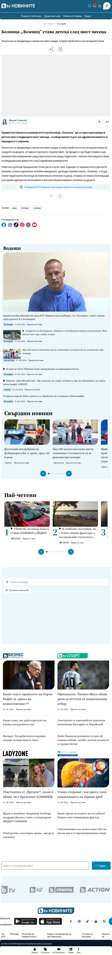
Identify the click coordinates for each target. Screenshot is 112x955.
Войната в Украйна (72, 16)
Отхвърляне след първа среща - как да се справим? (28, 835)
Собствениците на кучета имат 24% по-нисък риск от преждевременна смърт (82, 831)
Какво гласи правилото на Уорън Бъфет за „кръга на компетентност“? (27, 699)
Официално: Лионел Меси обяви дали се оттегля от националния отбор (82, 699)
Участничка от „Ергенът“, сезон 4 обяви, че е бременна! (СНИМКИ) (28, 794)
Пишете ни (106, 935)
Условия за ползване (87, 935)
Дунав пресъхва (52, 16)
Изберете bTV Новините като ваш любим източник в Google (58, 187)
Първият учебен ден (31, 16)
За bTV (3, 935)
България (61, 24)
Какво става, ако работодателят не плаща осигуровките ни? (24, 722)
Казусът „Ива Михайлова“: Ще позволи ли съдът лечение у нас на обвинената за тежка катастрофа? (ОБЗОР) (54, 382)
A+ (107, 121)
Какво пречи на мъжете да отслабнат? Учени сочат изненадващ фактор (81, 815)
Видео (88, 16)
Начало (50, 24)
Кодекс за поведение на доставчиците (59, 935)
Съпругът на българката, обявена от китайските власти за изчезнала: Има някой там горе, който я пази (64, 332)
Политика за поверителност (29, 935)
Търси (101, 865)
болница (25, 208)
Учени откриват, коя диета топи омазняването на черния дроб (82, 794)
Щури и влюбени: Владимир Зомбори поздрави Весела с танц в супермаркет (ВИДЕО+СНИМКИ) (27, 817)
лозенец (37, 208)
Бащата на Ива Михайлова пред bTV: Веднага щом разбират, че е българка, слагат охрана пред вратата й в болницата (54, 317)
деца (14, 208)
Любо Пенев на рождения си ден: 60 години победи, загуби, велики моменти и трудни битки (83, 740)
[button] (43, 473)
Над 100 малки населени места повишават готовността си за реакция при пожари (63, 351)
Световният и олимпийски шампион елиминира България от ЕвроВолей (81, 722)
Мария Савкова (18, 120)
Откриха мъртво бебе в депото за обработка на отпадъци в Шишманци (43, 396)
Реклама (14, 934)
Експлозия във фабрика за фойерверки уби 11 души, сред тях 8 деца (27, 453)
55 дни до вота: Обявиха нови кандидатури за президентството (42, 368)
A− (99, 121)
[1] (94, 6)
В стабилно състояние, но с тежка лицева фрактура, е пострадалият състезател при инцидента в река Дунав (78, 533)
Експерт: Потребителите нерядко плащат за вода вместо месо (24, 738)
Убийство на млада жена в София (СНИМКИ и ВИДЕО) (30, 531)
